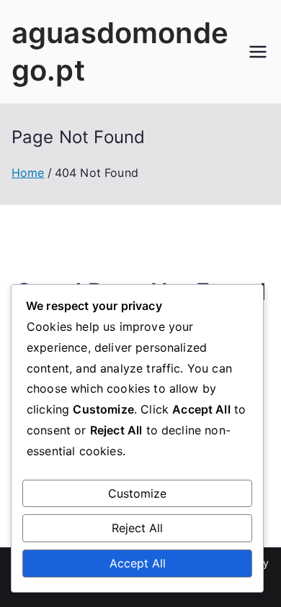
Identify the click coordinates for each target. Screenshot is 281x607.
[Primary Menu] (257, 52)
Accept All (138, 563)
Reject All (137, 528)
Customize (137, 493)
